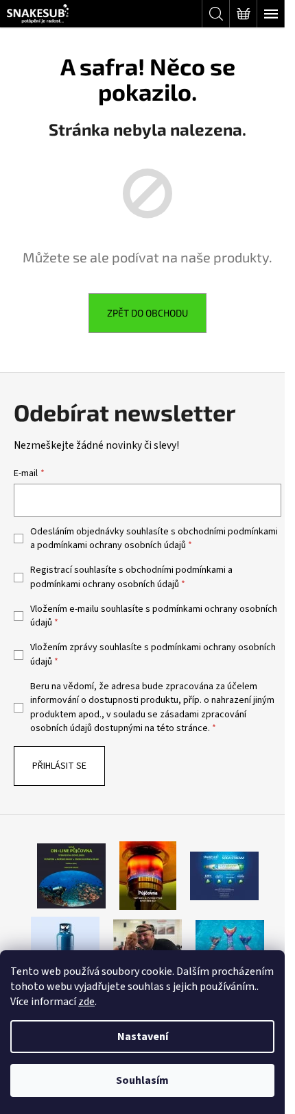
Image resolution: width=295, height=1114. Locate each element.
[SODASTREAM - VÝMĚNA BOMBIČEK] (224, 875)
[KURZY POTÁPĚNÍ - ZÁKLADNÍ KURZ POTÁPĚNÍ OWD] (147, 942)
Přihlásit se (59, 766)
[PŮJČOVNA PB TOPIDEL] (147, 875)
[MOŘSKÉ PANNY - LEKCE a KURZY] (230, 942)
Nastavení (142, 1036)
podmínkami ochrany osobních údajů (111, 545)
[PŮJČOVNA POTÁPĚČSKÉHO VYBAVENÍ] (71, 875)
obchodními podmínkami (228, 532)
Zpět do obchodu (147, 313)
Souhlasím (142, 1080)
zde (86, 1001)
